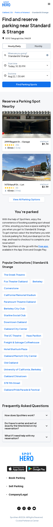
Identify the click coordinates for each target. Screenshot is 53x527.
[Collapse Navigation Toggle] (49, 4)
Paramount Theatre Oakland (20, 301)
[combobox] (26, 55)
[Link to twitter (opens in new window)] (29, 509)
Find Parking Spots (26, 84)
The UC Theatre (12, 335)
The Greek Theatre (14, 274)
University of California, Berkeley (22, 369)
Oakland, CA (7, 12)
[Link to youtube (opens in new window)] (34, 509)
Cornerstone (11, 288)
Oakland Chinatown (15, 376)
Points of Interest (22, 12)
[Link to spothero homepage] (26, 457)
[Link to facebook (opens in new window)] (19, 509)
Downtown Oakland (15, 322)
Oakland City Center (15, 328)
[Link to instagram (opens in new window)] (24, 509)
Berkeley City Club (14, 308)
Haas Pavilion (33, 335)
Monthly (38, 46)
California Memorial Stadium (20, 295)
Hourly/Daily (14, 46)
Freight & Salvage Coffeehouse (21, 342)
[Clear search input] (47, 55)
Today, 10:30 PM (16, 66)
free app (43, 246)
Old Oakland (11, 362)
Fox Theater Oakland (16, 281)
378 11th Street (12, 383)
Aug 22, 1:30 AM (16, 76)
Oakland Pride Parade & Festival (22, 389)
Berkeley (38, 281)
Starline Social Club (15, 315)
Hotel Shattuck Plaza (15, 349)
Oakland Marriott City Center (20, 355)
